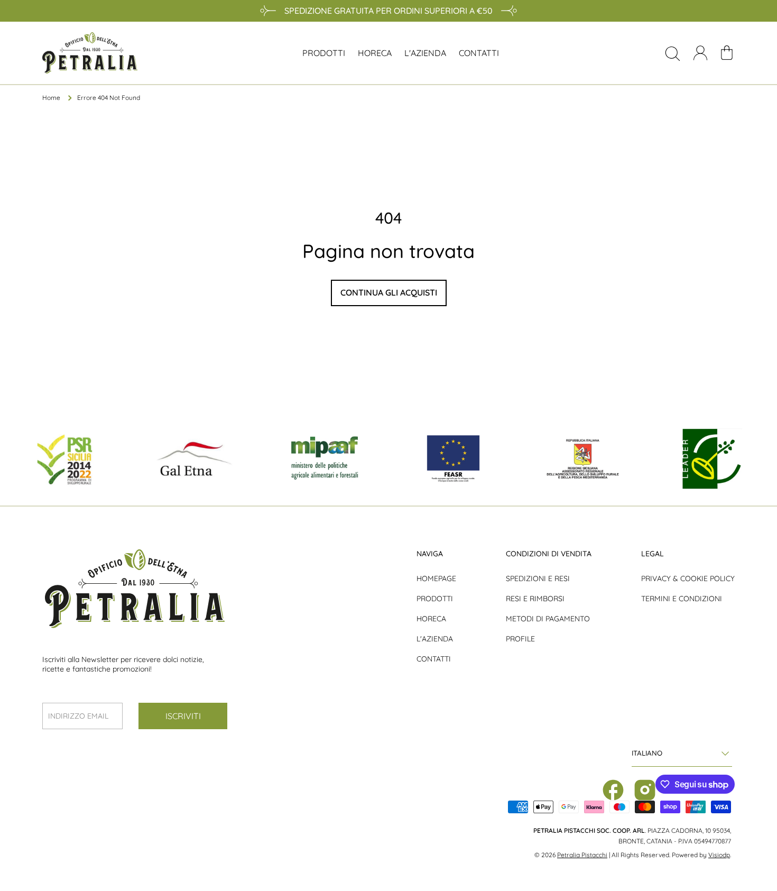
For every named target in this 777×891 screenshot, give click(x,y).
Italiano (647, 753)
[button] (727, 53)
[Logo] (89, 53)
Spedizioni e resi (538, 578)
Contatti (434, 659)
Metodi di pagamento (548, 618)
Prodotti (435, 598)
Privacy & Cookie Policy (688, 578)
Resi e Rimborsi (535, 598)
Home (51, 98)
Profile (520, 639)
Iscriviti (183, 716)
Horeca (431, 618)
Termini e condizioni (681, 598)
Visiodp (719, 855)
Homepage (436, 578)
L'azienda (435, 639)
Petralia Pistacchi (582, 855)
